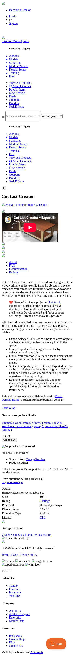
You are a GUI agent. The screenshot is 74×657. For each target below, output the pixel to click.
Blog (12, 642)
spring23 (39, 426)
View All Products (20, 82)
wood (18, 422)
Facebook (15, 589)
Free (11, 76)
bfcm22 (26, 422)
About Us (15, 610)
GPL (43, 517)
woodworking (24, 426)
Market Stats (16, 620)
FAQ (12, 265)
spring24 (7, 429)
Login (12, 16)
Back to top (8, 408)
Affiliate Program (19, 614)
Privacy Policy (28, 554)
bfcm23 (63, 426)
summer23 (8, 422)
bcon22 (58, 422)
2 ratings (45, 501)
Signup (13, 23)
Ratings (13, 272)
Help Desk (15, 635)
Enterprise (15, 617)
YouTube (14, 595)
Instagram (15, 592)
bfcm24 (48, 422)
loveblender (9, 426)
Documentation (18, 268)
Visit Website (10, 534)
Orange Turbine (14, 204)
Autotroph (54, 302)
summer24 (51, 426)
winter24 (37, 422)
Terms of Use (10, 554)
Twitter (13, 585)
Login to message (12, 482)
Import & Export (37, 204)
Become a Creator (20, 10)
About (13, 262)
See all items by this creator (34, 534)
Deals (12, 96)
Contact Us (16, 645)
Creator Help (17, 639)
